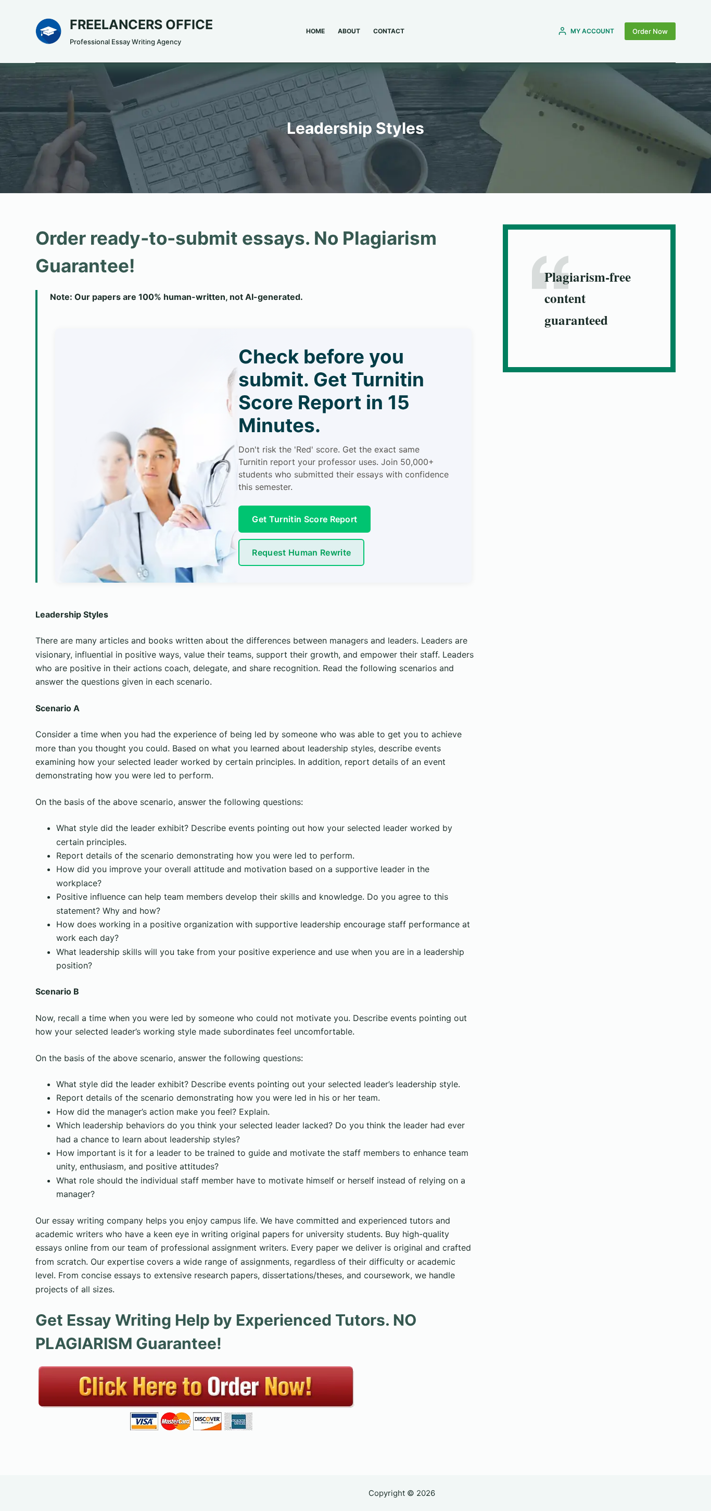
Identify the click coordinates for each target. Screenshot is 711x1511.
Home (315, 31)
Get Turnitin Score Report (304, 519)
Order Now (650, 31)
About (349, 31)
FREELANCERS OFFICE (141, 24)
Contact (388, 31)
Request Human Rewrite (301, 552)
